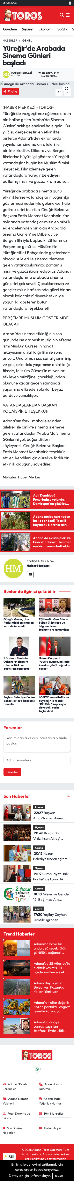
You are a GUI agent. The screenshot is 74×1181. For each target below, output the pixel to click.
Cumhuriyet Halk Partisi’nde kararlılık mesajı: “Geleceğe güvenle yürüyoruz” (50, 877)
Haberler (10, 40)
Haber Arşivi (52, 1128)
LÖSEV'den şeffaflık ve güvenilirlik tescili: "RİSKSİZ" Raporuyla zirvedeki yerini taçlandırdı (54, 704)
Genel (27, 40)
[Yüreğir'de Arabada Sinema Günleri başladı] (37, 84)
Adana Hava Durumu (50, 1086)
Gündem (10, 29)
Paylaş (12, 91)
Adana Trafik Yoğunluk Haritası (50, 1101)
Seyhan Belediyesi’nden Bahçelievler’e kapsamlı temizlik (19, 700)
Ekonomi (45, 29)
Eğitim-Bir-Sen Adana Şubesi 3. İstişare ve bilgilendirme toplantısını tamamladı (54, 624)
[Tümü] (69, 796)
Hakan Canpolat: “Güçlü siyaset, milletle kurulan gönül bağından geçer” (54, 663)
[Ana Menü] (68, 15)
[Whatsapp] (37, 1069)
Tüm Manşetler (54, 1113)
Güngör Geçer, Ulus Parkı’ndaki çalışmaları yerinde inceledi (18, 622)
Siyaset (28, 29)
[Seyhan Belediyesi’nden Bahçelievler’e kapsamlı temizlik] (19, 684)
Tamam (59, 1176)
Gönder (12, 772)
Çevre (38, 908)
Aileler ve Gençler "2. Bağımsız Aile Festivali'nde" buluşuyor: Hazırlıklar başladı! (51, 897)
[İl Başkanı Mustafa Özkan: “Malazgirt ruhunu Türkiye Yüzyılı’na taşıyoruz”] (19, 646)
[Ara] (62, 15)
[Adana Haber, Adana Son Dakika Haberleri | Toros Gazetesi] (23, 15)
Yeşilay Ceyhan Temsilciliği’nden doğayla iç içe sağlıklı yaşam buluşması (50, 917)
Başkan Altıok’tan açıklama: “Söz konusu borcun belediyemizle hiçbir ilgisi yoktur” (48, 815)
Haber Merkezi (38, 566)
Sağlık (62, 29)
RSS (11, 1156)
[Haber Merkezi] (13, 568)
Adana (39, 807)
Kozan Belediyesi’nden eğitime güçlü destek (51, 856)
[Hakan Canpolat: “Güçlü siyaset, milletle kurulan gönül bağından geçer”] (55, 646)
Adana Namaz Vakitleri (15, 1101)
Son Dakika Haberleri (12, 1130)
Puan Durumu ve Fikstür (16, 1116)
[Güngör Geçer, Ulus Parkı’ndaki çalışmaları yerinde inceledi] (19, 606)
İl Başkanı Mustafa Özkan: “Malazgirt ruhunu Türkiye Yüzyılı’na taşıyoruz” (17, 663)
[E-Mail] (30, 574)
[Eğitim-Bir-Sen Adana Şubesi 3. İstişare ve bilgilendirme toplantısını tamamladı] (55, 606)
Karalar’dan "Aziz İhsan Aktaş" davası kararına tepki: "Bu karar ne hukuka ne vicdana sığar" (51, 836)
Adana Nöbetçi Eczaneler (15, 1086)
